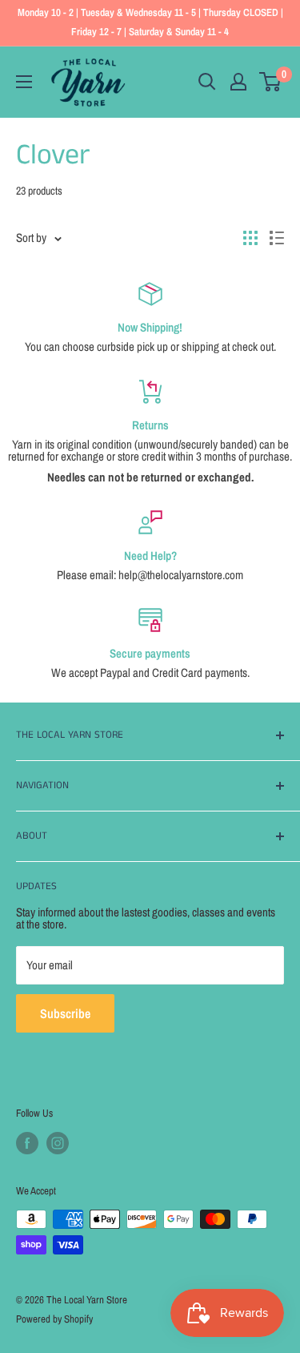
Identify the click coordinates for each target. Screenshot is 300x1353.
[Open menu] (24, 81)
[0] (271, 81)
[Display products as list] (277, 238)
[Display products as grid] (250, 238)
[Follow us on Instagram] (57, 1143)
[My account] (238, 82)
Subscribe (65, 1013)
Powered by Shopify (54, 1319)
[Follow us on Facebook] (27, 1143)
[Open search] (207, 82)
